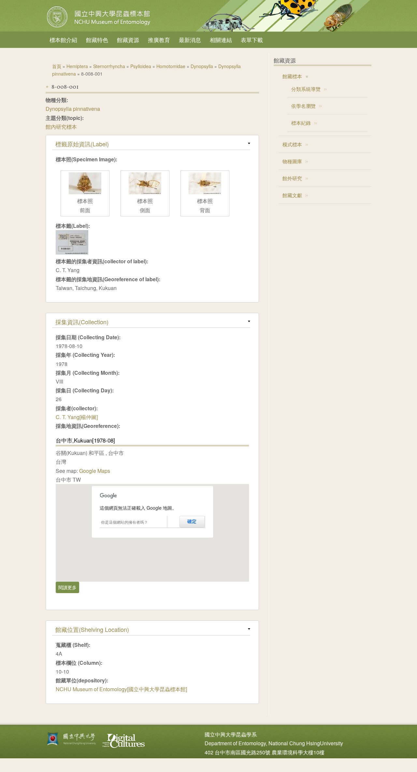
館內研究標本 (61, 126)
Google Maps (94, 470)
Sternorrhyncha (109, 66)
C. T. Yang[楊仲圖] (77, 417)
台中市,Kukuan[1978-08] (85, 440)
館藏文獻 (292, 195)
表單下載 (252, 40)
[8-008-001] (72, 252)
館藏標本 (292, 76)
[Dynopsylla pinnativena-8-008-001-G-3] (85, 192)
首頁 (56, 66)
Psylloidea (140, 66)
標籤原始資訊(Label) (82, 143)
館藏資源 (128, 40)
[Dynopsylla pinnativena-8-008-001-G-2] (145, 192)
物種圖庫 (292, 161)
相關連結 (221, 40)
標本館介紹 (63, 40)
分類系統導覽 (306, 88)
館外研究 (292, 178)
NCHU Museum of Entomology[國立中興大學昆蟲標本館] (121, 689)
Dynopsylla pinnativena (73, 108)
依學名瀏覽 (303, 105)
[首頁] (99, 27)
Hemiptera (77, 66)
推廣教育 (159, 40)
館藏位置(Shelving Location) (92, 629)
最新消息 (190, 40)
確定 (191, 521)
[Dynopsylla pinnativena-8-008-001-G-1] (205, 192)
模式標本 (292, 144)
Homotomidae (170, 66)
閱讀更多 (68, 587)
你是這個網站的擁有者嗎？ (124, 522)
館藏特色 (97, 40)
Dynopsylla (202, 66)
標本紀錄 (301, 122)
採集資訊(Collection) (81, 321)
